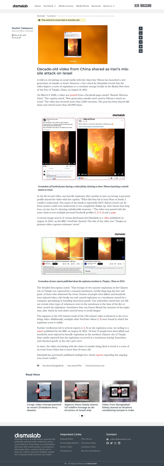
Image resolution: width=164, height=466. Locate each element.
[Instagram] (115, 443)
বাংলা (146, 5)
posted (73, 95)
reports (99, 355)
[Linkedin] (119, 443)
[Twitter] (111, 443)
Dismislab (41, 16)
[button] (49, 6)
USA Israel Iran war (95, 365)
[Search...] (137, 5)
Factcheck (51, 16)
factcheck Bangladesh (53, 365)
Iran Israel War (74, 365)
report (40, 331)
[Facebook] (107, 443)
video (106, 218)
